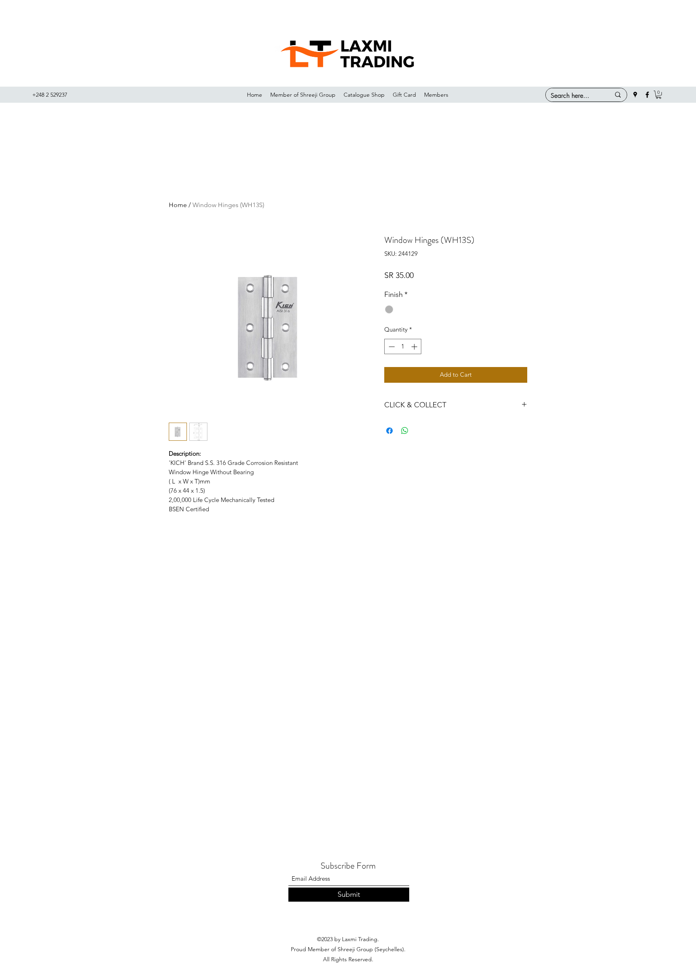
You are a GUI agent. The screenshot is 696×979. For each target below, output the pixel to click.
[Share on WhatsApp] (405, 431)
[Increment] (415, 346)
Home (178, 205)
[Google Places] (635, 95)
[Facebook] (647, 95)
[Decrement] (390, 346)
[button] (658, 95)
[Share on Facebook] (389, 431)
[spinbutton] (403, 346)
